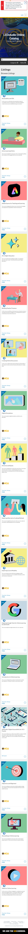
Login (22, 15)
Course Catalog (7, 921)
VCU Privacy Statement (14, 923)
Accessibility (15, 922)
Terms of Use (13, 921)
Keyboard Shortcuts (7, 922)
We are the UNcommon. (14, 931)
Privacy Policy (20, 921)
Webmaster (21, 922)
